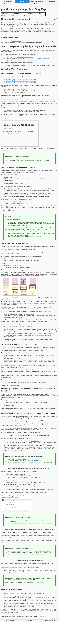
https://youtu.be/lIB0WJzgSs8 (36, 60)
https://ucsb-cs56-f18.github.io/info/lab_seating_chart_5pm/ (20, 79)
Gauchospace (7, 3)
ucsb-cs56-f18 (35, 435)
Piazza (22, 3)
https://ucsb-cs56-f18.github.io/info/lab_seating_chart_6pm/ (20, 81)
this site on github (10, 620)
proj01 (3, 15)
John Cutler (16, 616)
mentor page (29, 620)
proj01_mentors (15, 41)
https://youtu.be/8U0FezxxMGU (40, 58)
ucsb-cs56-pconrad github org (37, 1)
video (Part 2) (46, 468)
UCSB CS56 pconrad (7, 1)
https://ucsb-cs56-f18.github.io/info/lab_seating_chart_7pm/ (20, 82)
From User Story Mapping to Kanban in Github (16, 65)
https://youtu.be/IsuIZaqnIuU (25, 57)
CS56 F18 (22, 1)
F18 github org (37, 3)
